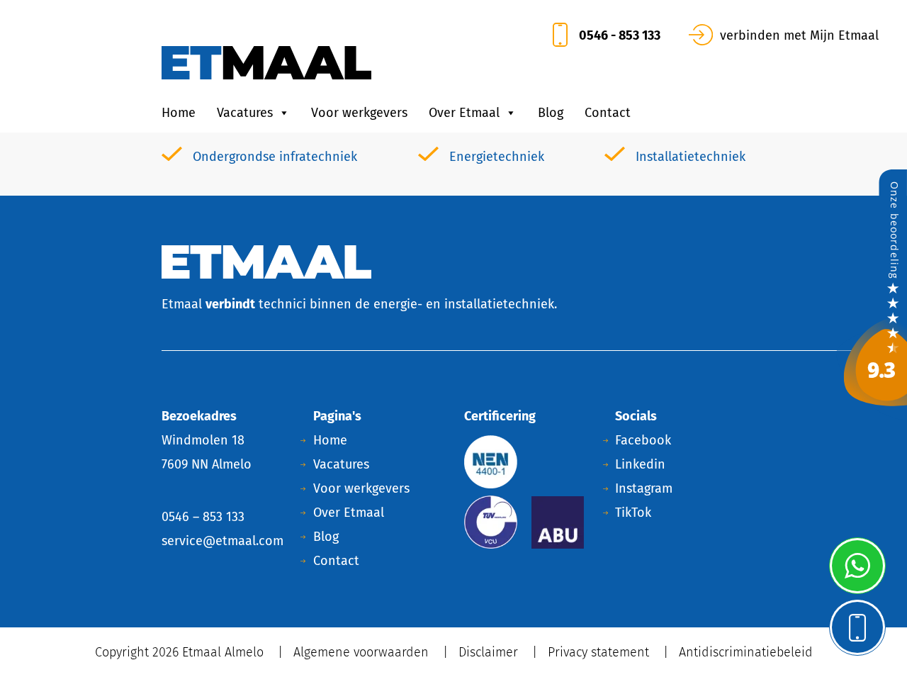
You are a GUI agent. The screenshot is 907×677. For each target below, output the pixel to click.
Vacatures (245, 113)
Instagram (643, 488)
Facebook (643, 440)
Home (179, 113)
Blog (550, 113)
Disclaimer (488, 652)
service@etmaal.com (222, 541)
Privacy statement (598, 652)
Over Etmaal (464, 113)
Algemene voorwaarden (361, 652)
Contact (608, 113)
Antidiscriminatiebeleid (746, 652)
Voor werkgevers (359, 113)
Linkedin (640, 464)
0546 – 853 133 (203, 517)
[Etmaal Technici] (871, 293)
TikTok (633, 512)
